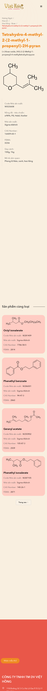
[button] (41, 6)
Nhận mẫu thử (10, 660)
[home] (13, 6)
